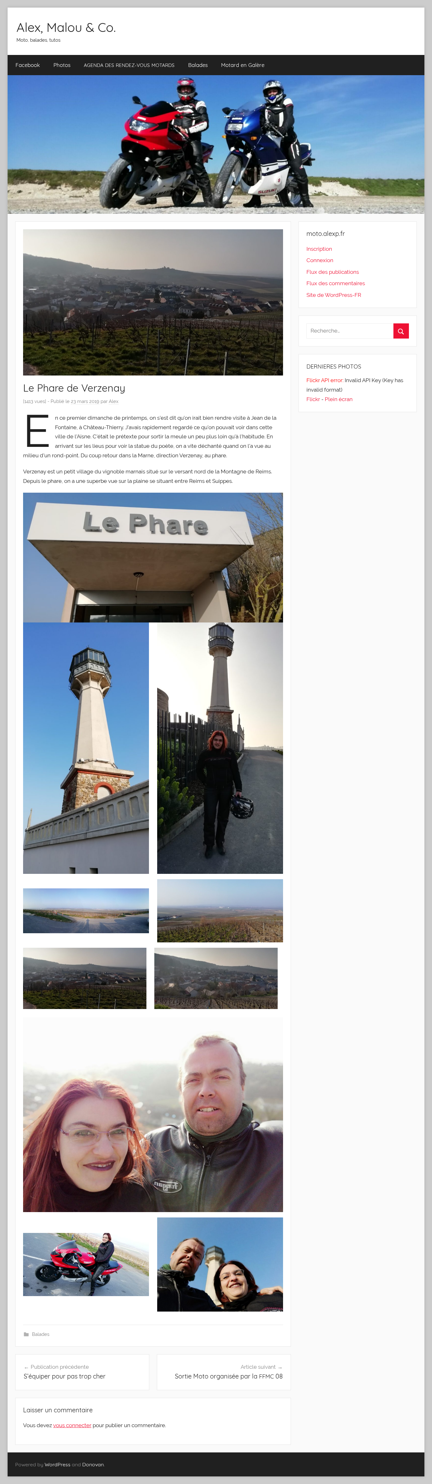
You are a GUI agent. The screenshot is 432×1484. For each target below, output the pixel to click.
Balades (198, 65)
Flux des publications (332, 272)
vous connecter (72, 1425)
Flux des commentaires (335, 283)
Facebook (27, 65)
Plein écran (339, 399)
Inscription (319, 249)
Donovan (93, 1464)
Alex (114, 401)
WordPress (58, 1464)
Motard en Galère (242, 65)
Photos (62, 65)
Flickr (313, 399)
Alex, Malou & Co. (66, 27)
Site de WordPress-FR (333, 295)
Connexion (319, 260)
